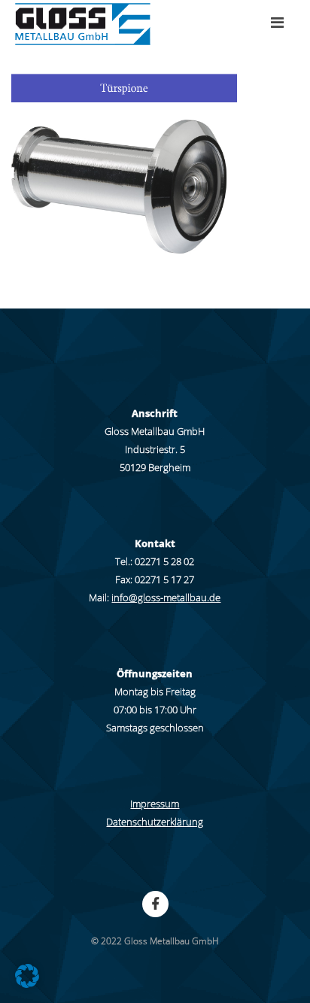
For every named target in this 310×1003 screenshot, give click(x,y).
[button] (27, 976)
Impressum (154, 803)
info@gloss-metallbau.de (165, 597)
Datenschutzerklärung (154, 821)
